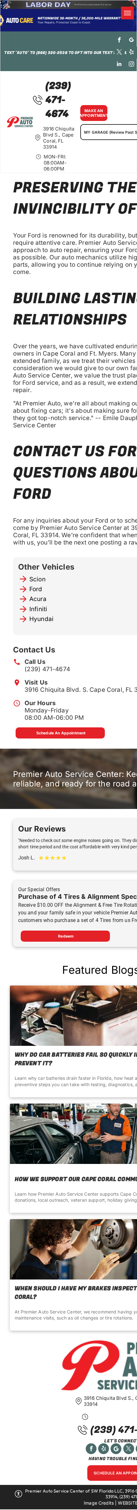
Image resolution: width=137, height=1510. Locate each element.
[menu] (127, 13)
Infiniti (38, 609)
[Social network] (116, 1449)
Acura (38, 599)
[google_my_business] (131, 41)
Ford (35, 589)
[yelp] (131, 53)
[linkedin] (119, 65)
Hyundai (41, 619)
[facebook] (119, 41)
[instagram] (131, 65)
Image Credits (99, 1503)
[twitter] (119, 53)
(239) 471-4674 (47, 669)
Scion (37, 579)
